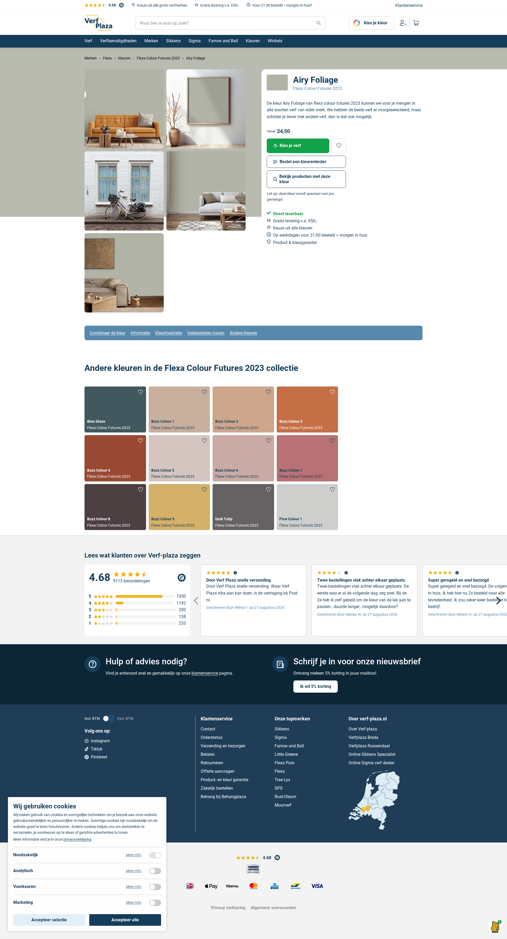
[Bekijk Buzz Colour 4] (115, 458)
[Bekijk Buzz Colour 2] (243, 409)
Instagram (100, 740)
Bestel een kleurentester (303, 161)
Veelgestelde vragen (205, 332)
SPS (279, 788)
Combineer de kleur (107, 332)
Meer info (133, 855)
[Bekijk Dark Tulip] (243, 507)
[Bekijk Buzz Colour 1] (179, 409)
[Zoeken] (318, 23)
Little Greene (286, 754)
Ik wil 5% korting (315, 686)
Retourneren (212, 762)
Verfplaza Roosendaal (369, 745)
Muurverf (283, 805)
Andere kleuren (243, 332)
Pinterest (99, 757)
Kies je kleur (375, 22)
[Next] (498, 601)
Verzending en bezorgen (223, 745)
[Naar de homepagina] (98, 23)
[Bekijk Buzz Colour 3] (307, 409)
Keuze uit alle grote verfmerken (162, 5)
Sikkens (282, 728)
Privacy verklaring (228, 907)
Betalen (208, 754)
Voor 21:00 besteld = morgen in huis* (282, 5)
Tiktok (96, 749)
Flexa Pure (284, 762)
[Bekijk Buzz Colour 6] (243, 458)
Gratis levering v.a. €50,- (219, 5)
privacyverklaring (77, 839)
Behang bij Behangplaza (223, 796)
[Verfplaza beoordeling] (137, 577)
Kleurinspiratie (168, 332)
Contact (208, 728)
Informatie (140, 332)
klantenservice (204, 673)
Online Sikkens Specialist (372, 754)
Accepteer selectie (49, 919)
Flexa (280, 771)
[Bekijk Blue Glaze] (115, 409)
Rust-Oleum (285, 796)
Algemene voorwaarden (273, 907)
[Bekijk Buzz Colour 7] (307, 458)
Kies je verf (290, 145)
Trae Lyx (282, 779)
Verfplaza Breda (363, 737)
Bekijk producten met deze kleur (304, 179)
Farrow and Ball (289, 745)
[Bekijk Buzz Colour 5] (179, 458)
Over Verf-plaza (363, 728)
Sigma (281, 737)
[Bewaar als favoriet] (338, 146)
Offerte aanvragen (217, 771)
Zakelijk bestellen (217, 788)
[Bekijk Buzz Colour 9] (179, 507)
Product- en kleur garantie (224, 779)
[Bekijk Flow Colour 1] (307, 507)
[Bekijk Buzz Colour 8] (115, 507)
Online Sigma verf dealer (371, 762)
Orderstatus (211, 737)
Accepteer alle (125, 919)
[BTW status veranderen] (108, 718)
